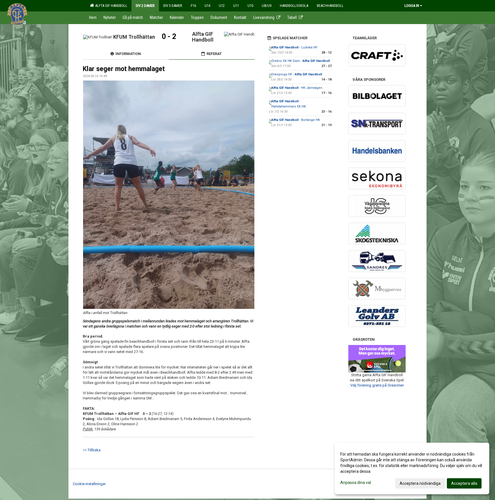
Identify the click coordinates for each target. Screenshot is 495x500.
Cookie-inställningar (89, 484)
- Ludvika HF (294, 47)
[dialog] (412, 468)
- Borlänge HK (295, 120)
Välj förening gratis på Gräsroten (377, 385)
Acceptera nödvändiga (420, 483)
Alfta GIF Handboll (110, 5)
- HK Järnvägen (296, 88)
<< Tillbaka (92, 450)
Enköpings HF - (296, 74)
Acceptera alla (464, 483)
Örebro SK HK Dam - (300, 61)
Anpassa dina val (355, 482)
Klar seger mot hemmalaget (124, 69)
